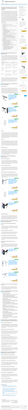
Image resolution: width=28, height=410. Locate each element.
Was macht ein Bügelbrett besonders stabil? (8, 35)
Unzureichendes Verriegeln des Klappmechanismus (8, 46)
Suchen (20, 94)
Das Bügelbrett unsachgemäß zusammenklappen (8, 47)
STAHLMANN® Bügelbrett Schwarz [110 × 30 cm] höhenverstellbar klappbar (12, 203)
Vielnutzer (5, 28)
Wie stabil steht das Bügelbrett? (7, 30)
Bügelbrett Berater (10, 1)
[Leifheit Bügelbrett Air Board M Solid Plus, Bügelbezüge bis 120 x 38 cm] (23, 83)
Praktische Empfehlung (6, 32)
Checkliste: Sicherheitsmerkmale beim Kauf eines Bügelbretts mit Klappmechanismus (9, 39)
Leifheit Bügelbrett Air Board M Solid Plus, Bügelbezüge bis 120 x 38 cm (23, 85)
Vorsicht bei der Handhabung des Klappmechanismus (9, 43)
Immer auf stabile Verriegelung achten (7, 41)
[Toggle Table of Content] (16, 23)
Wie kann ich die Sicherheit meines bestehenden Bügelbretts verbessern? (9, 37)
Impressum (25, 406)
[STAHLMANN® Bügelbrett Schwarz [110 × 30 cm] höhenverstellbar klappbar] (23, 53)
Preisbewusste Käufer (6, 29)
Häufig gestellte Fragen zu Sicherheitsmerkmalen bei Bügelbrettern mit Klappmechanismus (10, 33)
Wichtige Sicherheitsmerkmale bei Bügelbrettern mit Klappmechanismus (8, 24)
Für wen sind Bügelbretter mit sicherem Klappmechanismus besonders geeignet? (10, 26)
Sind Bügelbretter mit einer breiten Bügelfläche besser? (9, 388)
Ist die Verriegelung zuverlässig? (7, 31)
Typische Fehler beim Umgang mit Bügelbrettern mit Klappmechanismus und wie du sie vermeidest (9, 45)
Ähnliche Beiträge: (5, 49)
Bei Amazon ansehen (15, 116)
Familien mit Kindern (5, 27)
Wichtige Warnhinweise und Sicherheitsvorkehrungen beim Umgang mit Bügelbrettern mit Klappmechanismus (10, 40)
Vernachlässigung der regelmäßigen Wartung (8, 48)
